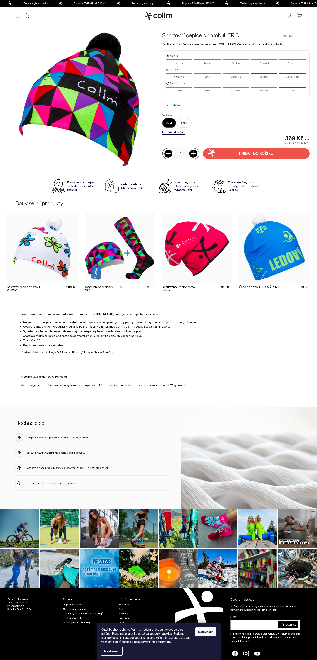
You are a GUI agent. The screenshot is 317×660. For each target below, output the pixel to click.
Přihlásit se (288, 624)
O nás (122, 609)
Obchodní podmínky (74, 609)
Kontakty (124, 604)
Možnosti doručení (173, 132)
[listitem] (184, 123)
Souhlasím (205, 632)
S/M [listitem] (169, 123)
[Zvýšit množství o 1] (193, 153)
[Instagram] (246, 653)
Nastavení (111, 651)
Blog (121, 622)
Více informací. (161, 642)
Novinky (123, 613)
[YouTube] (257, 653)
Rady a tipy (125, 617)
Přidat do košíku (256, 153)
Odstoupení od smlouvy (76, 622)
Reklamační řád (72, 617)
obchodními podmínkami (248, 637)
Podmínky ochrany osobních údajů (83, 613)
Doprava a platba (73, 604)
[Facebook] (235, 653)
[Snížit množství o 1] (168, 153)
